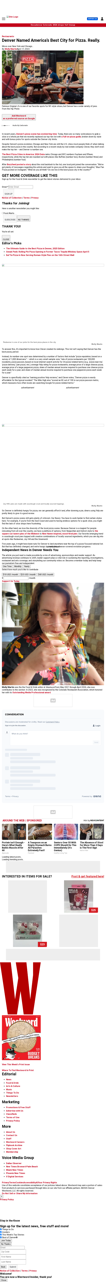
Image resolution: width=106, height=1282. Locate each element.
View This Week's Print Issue (16, 1064)
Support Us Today (10, 581)
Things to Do (8, 1229)
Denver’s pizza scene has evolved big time (36, 134)
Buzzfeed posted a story (19, 164)
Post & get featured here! (87, 876)
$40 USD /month (45, 574)
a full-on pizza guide (71, 136)
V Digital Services (14, 1176)
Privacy (35, 198)
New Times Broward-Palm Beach (22, 1166)
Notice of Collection (12, 198)
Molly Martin (11, 49)
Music (9, 1089)
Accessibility (30, 1182)
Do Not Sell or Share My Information (19, 1193)
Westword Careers (15, 1142)
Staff (8, 1138)
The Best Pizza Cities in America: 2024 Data (23, 154)
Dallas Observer (14, 1163)
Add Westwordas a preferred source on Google (19, 117)
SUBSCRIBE (10, 219)
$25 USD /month (28, 574)
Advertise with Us (14, 1111)
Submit (13, 1267)
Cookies (20, 1182)
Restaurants (8, 36)
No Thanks (6, 1244)
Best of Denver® (10, 1237)
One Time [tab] (7, 566)
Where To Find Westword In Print (18, 1070)
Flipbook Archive (14, 1145)
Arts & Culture (13, 1086)
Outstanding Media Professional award (31, 692)
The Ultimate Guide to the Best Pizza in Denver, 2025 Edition (35, 248)
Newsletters (12, 1096)
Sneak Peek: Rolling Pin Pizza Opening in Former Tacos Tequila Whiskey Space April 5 (47, 252)
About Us (10, 1132)
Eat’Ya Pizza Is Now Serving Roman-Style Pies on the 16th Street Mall (40, 255)
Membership (12, 1152)
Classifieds (11, 1114)
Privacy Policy (13, 1121)
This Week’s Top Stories (13, 1234)
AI (37, 1182)
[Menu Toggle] (3, 18)
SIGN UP (9, 194)
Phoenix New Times (15, 1173)
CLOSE (6, 239)
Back (3, 1267)
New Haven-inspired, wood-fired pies (59, 533)
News (8, 1079)
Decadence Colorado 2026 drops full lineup (53, 25)
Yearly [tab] (26, 566)
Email (5, 187)
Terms (26, 198)
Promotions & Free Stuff (18, 1107)
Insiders (6, 1232)
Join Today (6, 1240)
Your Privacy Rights (47, 1182)
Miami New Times (14, 1170)
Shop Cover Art (13, 1148)
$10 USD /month (10, 574)
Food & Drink (12, 1083)
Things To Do (12, 1093)
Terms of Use (12, 1117)
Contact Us (11, 1135)
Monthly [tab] (17, 566)
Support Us (92, 19)
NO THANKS (23, 219)
